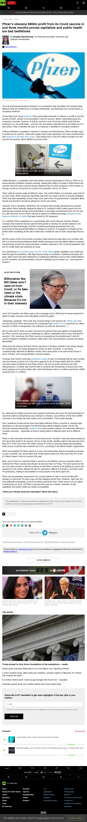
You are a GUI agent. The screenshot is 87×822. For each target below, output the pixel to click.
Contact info (68, 800)
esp (20, 768)
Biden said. (72, 321)
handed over (58, 323)
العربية (7, 768)
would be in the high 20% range (20, 137)
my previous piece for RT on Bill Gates (36, 252)
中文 (80, 768)
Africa (4, 800)
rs (68, 768)
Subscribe (14, 716)
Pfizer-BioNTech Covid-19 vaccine (59, 542)
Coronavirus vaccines (12, 542)
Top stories (7, 612)
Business (6, 797)
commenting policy (25, 549)
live (11, 3)
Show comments (43, 560)
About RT (67, 795)
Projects (26, 800)
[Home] (3, 3)
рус (32, 768)
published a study (39, 359)
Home (6, 19)
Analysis (26, 789)
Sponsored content (50, 800)
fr (57, 768)
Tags (10, 19)
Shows (25, 797)
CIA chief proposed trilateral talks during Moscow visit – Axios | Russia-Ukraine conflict (44, 12)
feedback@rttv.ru (10, 551)
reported (27, 116)
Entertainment (28, 795)
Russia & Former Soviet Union (11, 793)
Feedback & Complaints (72, 803)
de (45, 768)
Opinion (16, 19)
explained (33, 428)
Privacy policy (69, 792)
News (4, 789)
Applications (48, 792)
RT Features (7, 806)
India (4, 803)
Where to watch (49, 795)
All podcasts (80, 731)
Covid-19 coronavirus (33, 542)
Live (45, 789)
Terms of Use (69, 789)
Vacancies (67, 806)
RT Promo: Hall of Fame (73, 797)
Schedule (47, 797)
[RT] (28, 773)
